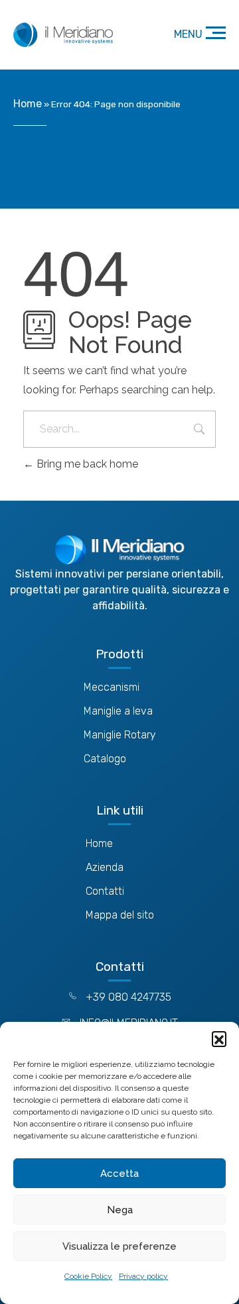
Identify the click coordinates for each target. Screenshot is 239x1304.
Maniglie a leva (118, 711)
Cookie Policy (88, 1276)
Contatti (105, 891)
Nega (120, 1210)
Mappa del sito (120, 915)
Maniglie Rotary (120, 734)
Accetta (119, 1173)
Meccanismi (111, 687)
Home (27, 103)
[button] (219, 1038)
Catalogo (105, 758)
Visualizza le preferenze (119, 1246)
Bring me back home (86, 464)
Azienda (104, 867)
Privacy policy (143, 1276)
